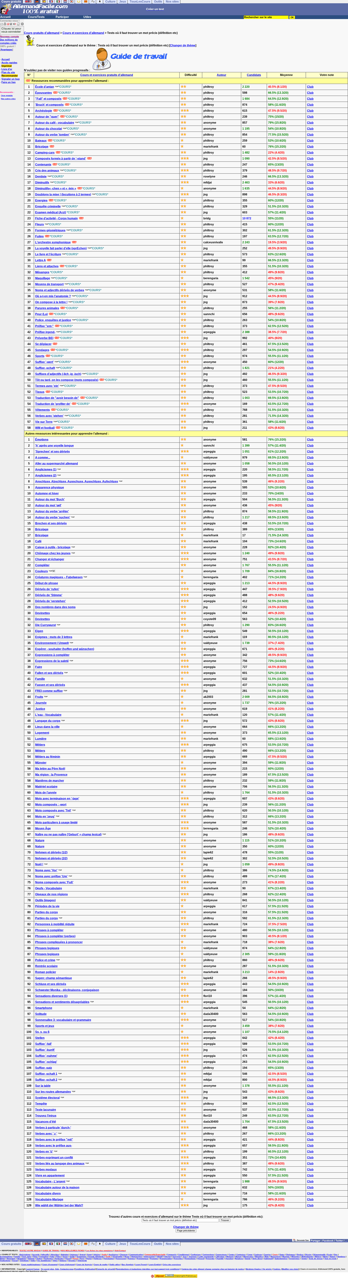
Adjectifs (45, 1255)
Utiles (87, 16)
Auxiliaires (113, 1255)
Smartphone (43, 1007)
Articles (96, 1255)
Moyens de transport (49, 284)
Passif (68, 1259)
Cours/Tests (36, 16)
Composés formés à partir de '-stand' (60, 158)
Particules (59, 1259)
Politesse (98, 1259)
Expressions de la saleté (52, 660)
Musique (286, 1257)
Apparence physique (49, 487)
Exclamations (6, 1257)
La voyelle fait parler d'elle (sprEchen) (61, 248)
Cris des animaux (47, 170)
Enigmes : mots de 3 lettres (53, 637)
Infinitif (160, 1257)
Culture (110, 1243)
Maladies (259, 1257)
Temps (304, 1259)
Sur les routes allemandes (53, 1091)
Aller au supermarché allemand (56, 463)
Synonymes (294, 1259)
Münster (40, 762)
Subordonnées (281, 1259)
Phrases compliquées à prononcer (59, 942)
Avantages (6, 49)
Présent (200, 1259)
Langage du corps (47, 720)
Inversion (177, 1257)
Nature (39, 840)
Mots (267, 1257)
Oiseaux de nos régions (51, 894)
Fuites (39, 236)
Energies (41, 200)
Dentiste (41, 176)
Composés (172, 1255)
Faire (38, 666)
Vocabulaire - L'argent (50, 1181)
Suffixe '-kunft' (45, 1049)
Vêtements (42, 409)
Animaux (74, 1255)
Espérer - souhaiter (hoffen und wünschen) (64, 649)
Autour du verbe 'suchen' (52, 517)
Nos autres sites (8, 99)
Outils (158, 1243)
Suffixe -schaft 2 (46, 1079)
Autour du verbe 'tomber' (52, 134)
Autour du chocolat (48, 128)
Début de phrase (46, 583)
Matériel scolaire (46, 786)
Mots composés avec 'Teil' (53, 810)
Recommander (9, 75)
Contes (232, 1255)
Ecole (329, 1255)
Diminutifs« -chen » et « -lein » (55, 188)
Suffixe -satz (43, 1067)
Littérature (220, 1257)
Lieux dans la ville (47, 726)
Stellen (40, 1037)
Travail (15, 1261)
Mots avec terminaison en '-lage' (57, 798)
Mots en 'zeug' (45, 816)
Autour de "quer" (47, 116)
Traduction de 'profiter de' (53, 403)
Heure (127, 1257)
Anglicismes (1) (45, 469)
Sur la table (43, 1085)
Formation (43, 1257)
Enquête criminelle (48, 206)
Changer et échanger (49, 559)
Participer (62, 16)
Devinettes (42, 613)
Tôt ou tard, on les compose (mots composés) (66, 379)
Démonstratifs (319, 1255)
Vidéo (33, 1261)
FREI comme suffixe (49, 690)
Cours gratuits (11, 1243)
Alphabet (65, 1255)
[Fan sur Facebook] (301, 1240)
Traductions (5, 1261)
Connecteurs (221, 1255)
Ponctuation (108, 1259)
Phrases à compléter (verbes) (55, 936)
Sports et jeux (44, 1025)
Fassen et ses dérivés (50, 684)
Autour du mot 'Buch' (50, 499)
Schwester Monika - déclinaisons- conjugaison (67, 990)
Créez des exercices (172, 1264)
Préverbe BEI (44, 338)
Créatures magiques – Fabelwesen (59, 577)
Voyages (72, 1261)
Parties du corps (46, 912)
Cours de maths (101, 1264)
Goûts (72, 1257)
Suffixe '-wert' (44, 362)
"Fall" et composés (48, 98)
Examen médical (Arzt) (50, 212)
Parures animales (47, 308)
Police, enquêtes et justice (53, 320)
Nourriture (11, 1259)
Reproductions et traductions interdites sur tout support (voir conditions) (148, 1269)
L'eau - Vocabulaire (48, 714)
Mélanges (295, 1257)
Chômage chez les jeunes (53, 553)
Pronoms (154, 1259)
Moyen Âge (43, 828)
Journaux (192, 1257)
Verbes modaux (46, 1169)
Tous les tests (330, 1259)
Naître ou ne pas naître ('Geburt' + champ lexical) (68, 834)
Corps (249, 1255)
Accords (36, 1255)
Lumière (40, 738)
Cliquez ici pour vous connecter (11, 30)
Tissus (39, 391)
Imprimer (6, 66)
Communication (136, 1255)
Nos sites (172, 1243)
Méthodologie (307, 1257)
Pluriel (89, 1259)
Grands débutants (96, 1257)
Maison (238, 1257)
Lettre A (40, 260)
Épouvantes (43, 92)
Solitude (41, 1013)
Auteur (221, 75)
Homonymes (136, 1257)
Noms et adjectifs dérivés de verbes (59, 290)
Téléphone (24, 1261)
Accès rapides (9, 62)
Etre (335, 1255)
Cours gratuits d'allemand (41, 32)
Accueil (5, 16)
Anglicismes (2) (45, 475)
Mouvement (275, 1257)
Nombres (341, 1257)
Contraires (241, 1255)
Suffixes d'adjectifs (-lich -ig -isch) (58, 373)
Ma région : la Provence (51, 774)
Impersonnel (149, 1257)
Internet (167, 1257)
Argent (82, 1255)
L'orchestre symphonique (53, 242)
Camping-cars (45, 152)
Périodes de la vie (47, 906)
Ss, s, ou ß (42, 1031)
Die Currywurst (45, 625)
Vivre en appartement (50, 1175)
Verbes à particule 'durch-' (53, 1127)
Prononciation (166, 1259)
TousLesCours (140, 1243)
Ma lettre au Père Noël (50, 768)
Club (310, 86)
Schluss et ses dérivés (50, 984)
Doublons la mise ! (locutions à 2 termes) (63, 194)
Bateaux (41, 140)
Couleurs (41, 571)
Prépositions (190, 1259)
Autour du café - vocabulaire (54, 122)
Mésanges (42, 272)
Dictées (300, 1255)
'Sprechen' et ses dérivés (52, 451)
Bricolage (41, 146)
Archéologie (43, 110)
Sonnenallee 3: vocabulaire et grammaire (63, 1019)
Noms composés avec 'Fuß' (54, 882)
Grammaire (81, 1257)
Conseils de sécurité (106, 1269)
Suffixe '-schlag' (46, 1061)
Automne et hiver (47, 493)
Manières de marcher (49, 780)
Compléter (42, 565)
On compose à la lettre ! (51, 302)
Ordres (39, 1259)
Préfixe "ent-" (44, 326)
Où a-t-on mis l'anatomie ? (53, 296)
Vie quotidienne (44, 1261)
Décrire (308, 1255)
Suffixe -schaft (45, 367)
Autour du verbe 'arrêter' (52, 511)
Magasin (230, 1257)
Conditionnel (183, 1255)
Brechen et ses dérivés (51, 523)
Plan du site (8, 72)
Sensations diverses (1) (51, 996)
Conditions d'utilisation (85, 1269)
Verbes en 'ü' (44, 1151)
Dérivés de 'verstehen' (50, 601)
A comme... (42, 457)
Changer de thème (182, 45)
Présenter (210, 1259)
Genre (65, 1257)
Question (229, 1259)
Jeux (122, 1243)
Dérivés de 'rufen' (47, 589)
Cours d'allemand (67, 1264)
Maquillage (42, 278)
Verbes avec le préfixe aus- (53, 1145)
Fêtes (58, 1257)
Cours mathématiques (31, 1264)
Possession (121, 1259)
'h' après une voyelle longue (54, 445)
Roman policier (45, 972)
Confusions (196, 1255)
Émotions (41, 439)
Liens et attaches (47, 266)
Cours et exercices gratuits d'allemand (106, 75)
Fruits (39, 696)
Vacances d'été (45, 1121)
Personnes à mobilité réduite (54, 924)
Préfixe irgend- (45, 332)
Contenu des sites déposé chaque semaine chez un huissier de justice (212, 1269)
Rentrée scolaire (46, 966)
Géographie (117, 1257)
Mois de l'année (46, 792)
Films (35, 1257)
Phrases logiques (47, 948)
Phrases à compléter (49, 930)
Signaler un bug (10, 79)
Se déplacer (43, 344)
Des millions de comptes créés (9, 39)
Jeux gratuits (7, 95)
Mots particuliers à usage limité (56, 822)
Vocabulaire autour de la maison (57, 1187)
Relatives (239, 1259)
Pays (82, 1259)
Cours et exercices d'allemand (83, 32)
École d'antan (44, 86)
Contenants (43, 164)
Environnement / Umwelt (52, 643)
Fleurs (39, 224)
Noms (2, 1259)
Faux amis (26, 1257)
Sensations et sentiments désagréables (62, 1002)
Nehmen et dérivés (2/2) (51, 858)
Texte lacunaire (45, 1109)
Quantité (220, 1259)
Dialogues (290, 1255)
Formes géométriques (50, 230)
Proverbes (178, 1259)
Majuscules (248, 1257)
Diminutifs (42, 182)
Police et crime (45, 960)
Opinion (31, 1259)
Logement (42, 732)
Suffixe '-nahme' (46, 1055)
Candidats (254, 75)
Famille (40, 678)
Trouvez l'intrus (45, 1115)
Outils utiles (114, 1264)
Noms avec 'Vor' (46, 870)
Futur (52, 1257)
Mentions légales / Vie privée (259, 1269)
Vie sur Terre (44, 421)
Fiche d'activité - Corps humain (56, 218)
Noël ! (39, 864)
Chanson (124, 1255)
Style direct (257, 1259)
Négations (21, 1259)
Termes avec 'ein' (47, 385)
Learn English (155, 1264)
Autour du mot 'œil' (48, 505)
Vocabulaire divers (48, 1193)
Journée (41, 702)
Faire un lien (8, 82)
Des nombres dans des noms (55, 607)
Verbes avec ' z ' (46, 1133)
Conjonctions (208, 1255)
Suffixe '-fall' (43, 1043)
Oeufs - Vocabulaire (48, 888)
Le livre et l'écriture (48, 254)
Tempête (41, 1103)
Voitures (63, 1261)
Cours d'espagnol (50, 1264)
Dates (282, 1255)
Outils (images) (45, 900)
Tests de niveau (316, 1259)
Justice (40, 708)
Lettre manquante (206, 1257)
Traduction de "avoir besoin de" (57, 397)
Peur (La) (41, 314)
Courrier (267, 1255)
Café (38, 541)
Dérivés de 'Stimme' (48, 595)
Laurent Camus (33, 1269)
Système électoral (47, 1097)
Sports (39, 356)
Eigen (39, 631)
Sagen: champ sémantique (53, 978)
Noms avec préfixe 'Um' (51, 876)
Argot (89, 1255)
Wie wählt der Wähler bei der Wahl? (59, 1205)
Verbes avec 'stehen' (49, 415)
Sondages (42, 350)
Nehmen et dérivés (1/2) (51, 852)
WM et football (45, 427)
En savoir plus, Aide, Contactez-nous (57, 1269)
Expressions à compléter (52, 654)
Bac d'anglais (128, 1264)
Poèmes (131, 1259)
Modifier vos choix (290, 1269)
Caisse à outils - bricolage (53, 547)
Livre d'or (6, 69)
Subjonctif (268, 1259)
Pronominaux (142, 1259)
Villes (55, 1261)
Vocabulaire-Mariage (49, 1199)
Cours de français (84, 1264)
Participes (48, 1259)
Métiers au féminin (47, 756)
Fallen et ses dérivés (49, 672)
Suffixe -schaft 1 (46, 1073)
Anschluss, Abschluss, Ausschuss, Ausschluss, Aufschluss (76, 481)
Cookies (276, 1269)
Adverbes (55, 1255)
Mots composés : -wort (50, 804)
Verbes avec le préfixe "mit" (54, 1139)
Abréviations (24, 1255)
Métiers (40, 744)
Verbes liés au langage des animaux (59, 1163)
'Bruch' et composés (49, 104)
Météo (325, 1257)
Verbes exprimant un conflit (54, 1157)
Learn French (141, 1264)
